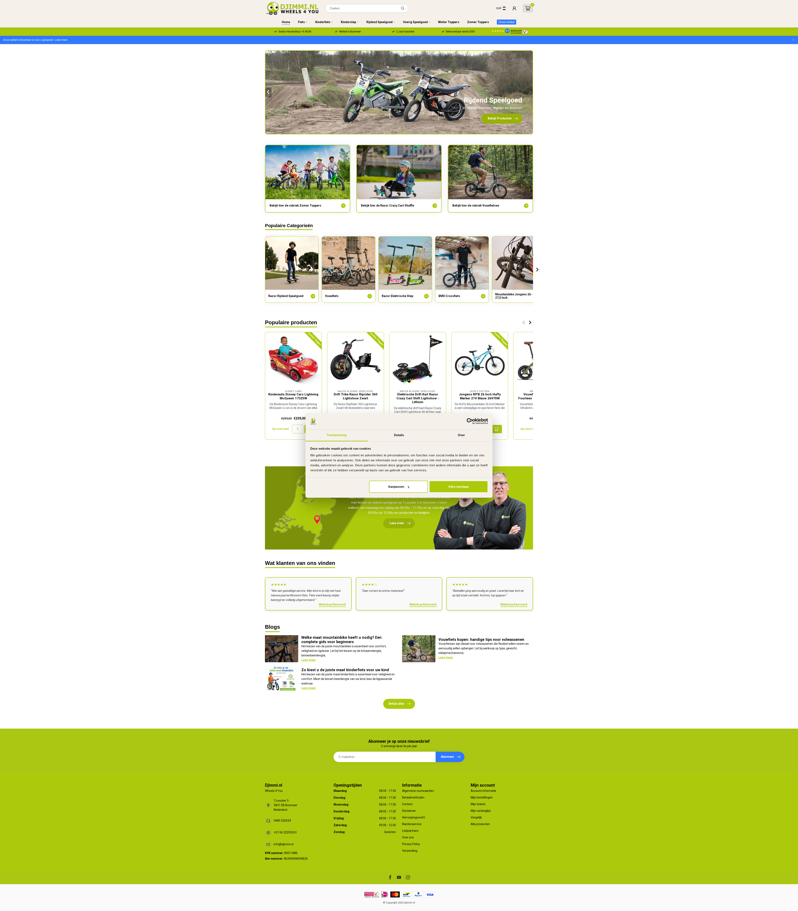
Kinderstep (348, 22)
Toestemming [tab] (336, 435)
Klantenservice (411, 824)
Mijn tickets (478, 804)
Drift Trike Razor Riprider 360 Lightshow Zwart (355, 396)
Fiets (301, 22)
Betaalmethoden (413, 797)
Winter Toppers (448, 22)
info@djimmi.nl (283, 844)
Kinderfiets (322, 22)
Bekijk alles (396, 703)
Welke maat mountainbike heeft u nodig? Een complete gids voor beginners (341, 639)
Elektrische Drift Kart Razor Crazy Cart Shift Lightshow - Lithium (418, 398)
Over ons (408, 837)
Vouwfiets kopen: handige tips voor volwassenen (481, 639)
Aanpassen (396, 486)
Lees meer (308, 660)
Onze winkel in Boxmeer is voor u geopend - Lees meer (35, 39)
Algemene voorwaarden (418, 790)
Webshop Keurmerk (332, 604)
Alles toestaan (458, 486)
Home (286, 22)
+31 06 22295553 (285, 832)
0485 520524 (282, 820)
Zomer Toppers (478, 22)
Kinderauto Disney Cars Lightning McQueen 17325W (293, 396)
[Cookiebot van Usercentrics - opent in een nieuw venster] (470, 421)
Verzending (409, 850)
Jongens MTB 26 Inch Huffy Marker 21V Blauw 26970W (480, 396)
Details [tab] (399, 435)
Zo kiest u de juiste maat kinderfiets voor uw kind (345, 670)
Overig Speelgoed (415, 22)
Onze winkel (507, 22)
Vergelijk (476, 817)
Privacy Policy (411, 844)
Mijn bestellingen (482, 797)
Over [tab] (461, 435)
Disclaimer (409, 810)
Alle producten (480, 824)
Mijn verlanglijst (481, 810)
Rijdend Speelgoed (379, 22)
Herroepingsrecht (413, 817)
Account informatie (483, 790)
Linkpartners (410, 830)
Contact (407, 804)
